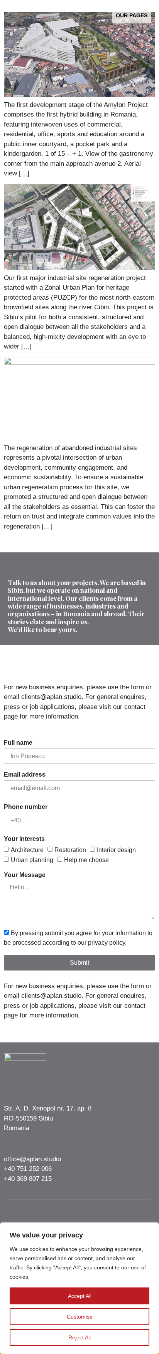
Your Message (25, 875)
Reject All (79, 1337)
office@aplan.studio (32, 1159)
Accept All (79, 1296)
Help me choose (86, 859)
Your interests (24, 839)
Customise (80, 1317)
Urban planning (32, 859)
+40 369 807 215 (28, 1178)
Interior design (116, 850)
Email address (25, 775)
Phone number (25, 807)
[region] (79, 1288)
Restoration (70, 850)
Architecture (27, 850)
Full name (18, 743)
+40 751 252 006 (28, 1168)
